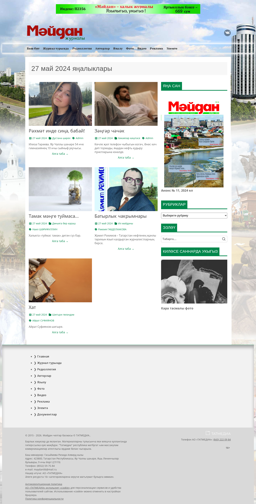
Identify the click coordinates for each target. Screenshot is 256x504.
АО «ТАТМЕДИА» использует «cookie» (47, 487)
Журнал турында (56, 48)
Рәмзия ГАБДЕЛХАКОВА (112, 229)
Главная (43, 356)
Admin (79, 138)
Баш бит (33, 48)
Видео (142, 48)
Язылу (118, 48)
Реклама (156, 48)
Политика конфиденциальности (44, 498)
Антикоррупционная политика (43, 484)
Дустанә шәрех (61, 138)
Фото (130, 48)
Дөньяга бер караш (64, 223)
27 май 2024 (39, 138)
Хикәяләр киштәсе (129, 138)
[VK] (227, 33)
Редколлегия (82, 48)
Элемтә (172, 48)
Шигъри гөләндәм (63, 314)
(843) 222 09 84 (222, 439)
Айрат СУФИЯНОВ (43, 320)
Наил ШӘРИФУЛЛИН (44, 229)
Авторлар (102, 48)
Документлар (47, 414)
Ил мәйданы (125, 223)
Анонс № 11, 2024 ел (177, 190)
